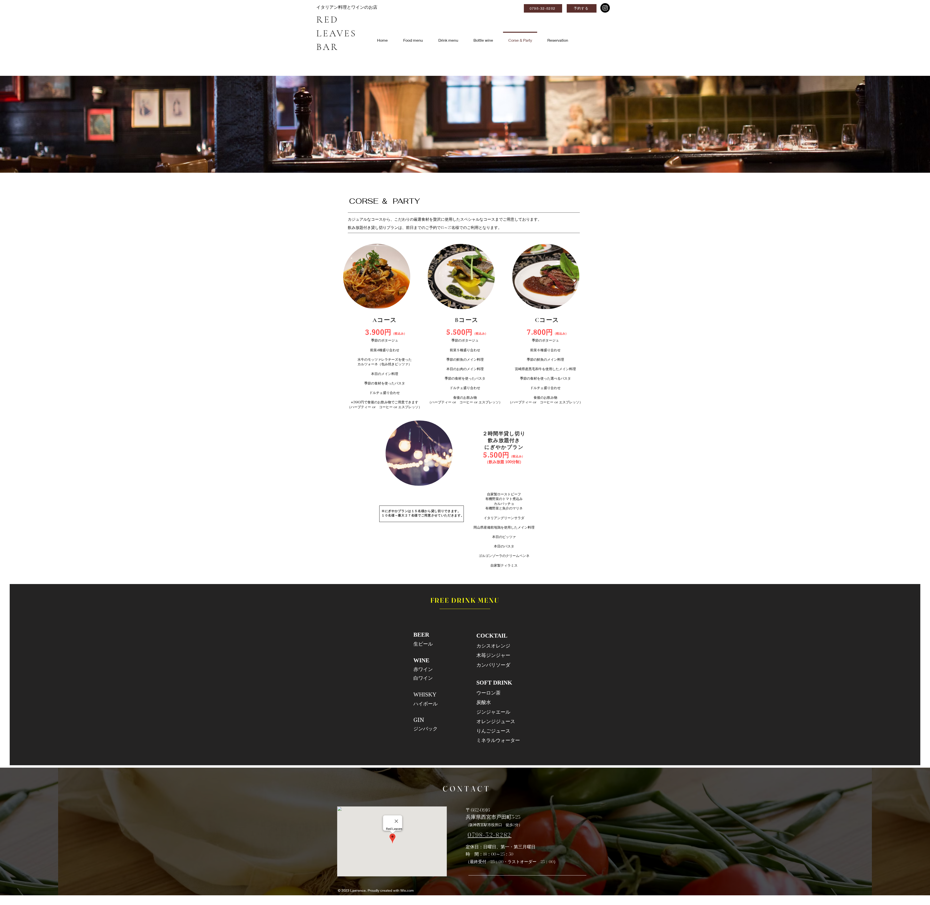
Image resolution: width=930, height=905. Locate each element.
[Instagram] (605, 8)
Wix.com (407, 890)
